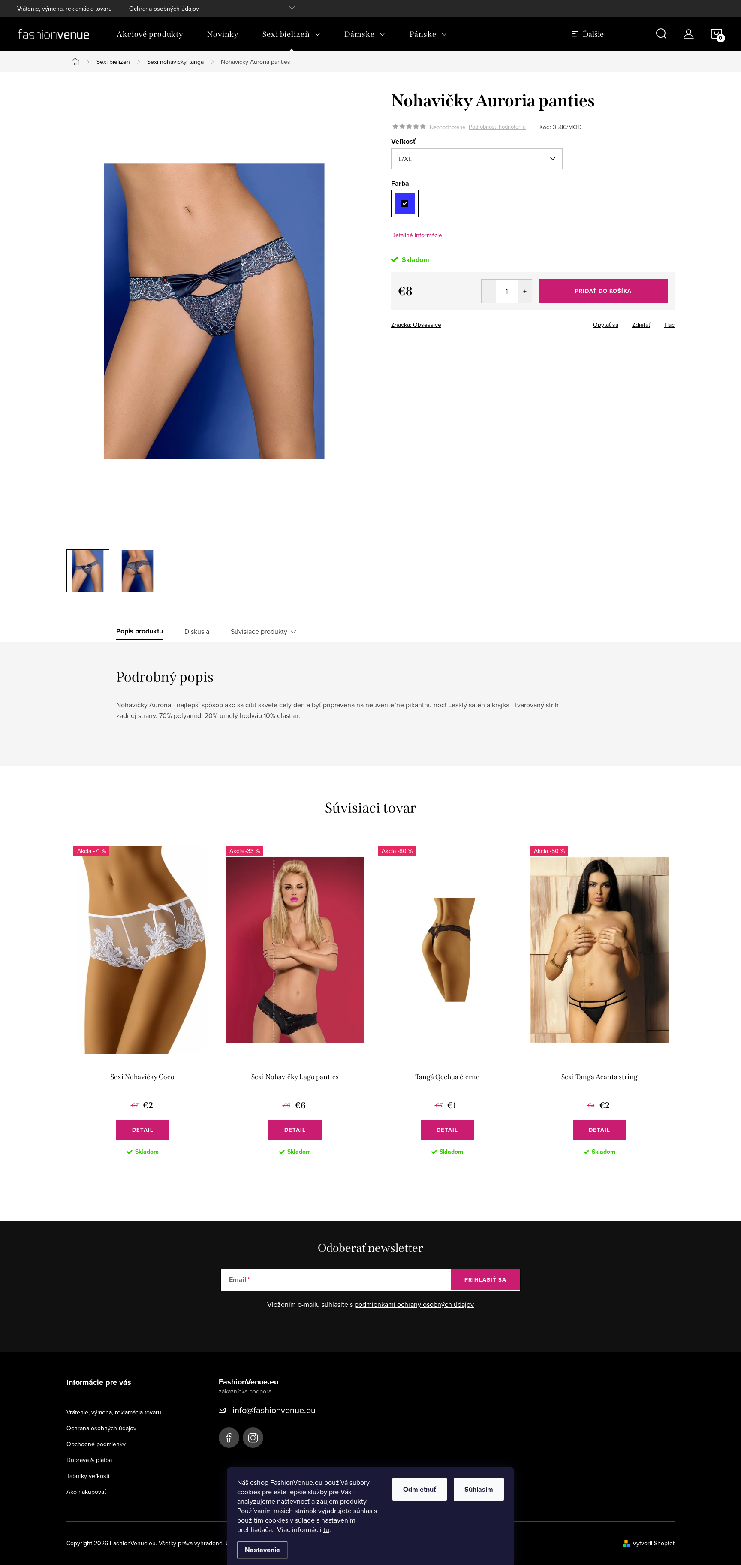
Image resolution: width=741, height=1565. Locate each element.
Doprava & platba (89, 1460)
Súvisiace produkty (259, 631)
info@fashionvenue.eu (274, 1410)
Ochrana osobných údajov (164, 8)
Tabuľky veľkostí (87, 1476)
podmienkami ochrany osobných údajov (414, 1304)
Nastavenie (262, 1550)
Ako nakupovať (86, 1491)
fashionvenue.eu (253, 1437)
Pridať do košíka (603, 291)
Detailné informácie (416, 235)
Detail (143, 1130)
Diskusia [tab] (196, 631)
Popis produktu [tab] (139, 631)
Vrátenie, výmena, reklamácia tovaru (64, 8)
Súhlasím (478, 1489)
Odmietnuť (419, 1489)
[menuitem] (150, 34)
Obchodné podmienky (96, 1444)
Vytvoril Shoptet (654, 1543)
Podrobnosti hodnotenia (497, 127)
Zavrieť (451, 322)
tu (326, 1529)
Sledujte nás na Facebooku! (229, 1437)
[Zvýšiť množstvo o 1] (525, 291)
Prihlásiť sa (485, 1280)
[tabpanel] (142, 1007)
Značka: (416, 324)
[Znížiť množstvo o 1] (489, 291)
